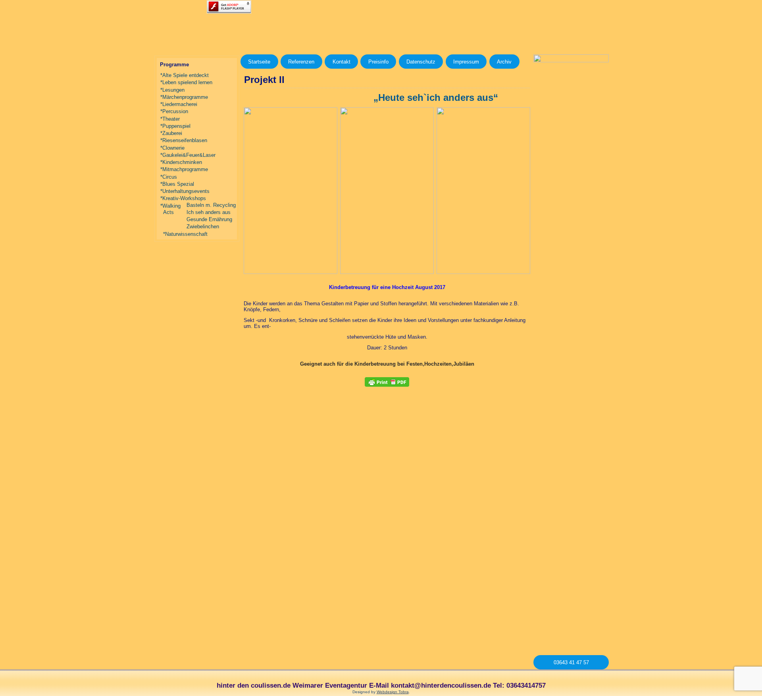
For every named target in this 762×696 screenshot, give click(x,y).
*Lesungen (172, 90)
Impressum (466, 62)
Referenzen (301, 62)
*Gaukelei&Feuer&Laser (188, 155)
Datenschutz (420, 62)
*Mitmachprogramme (184, 169)
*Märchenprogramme (184, 97)
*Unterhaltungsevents (185, 191)
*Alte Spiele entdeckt (184, 75)
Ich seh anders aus (209, 212)
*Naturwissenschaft (185, 234)
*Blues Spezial (177, 184)
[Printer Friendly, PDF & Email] (387, 382)
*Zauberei (171, 133)
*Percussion (174, 111)
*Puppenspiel (175, 126)
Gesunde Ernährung (209, 219)
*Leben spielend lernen (186, 82)
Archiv (504, 62)
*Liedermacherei (178, 104)
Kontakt (341, 62)
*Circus (168, 177)
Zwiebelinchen (203, 226)
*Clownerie (172, 148)
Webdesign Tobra (393, 692)
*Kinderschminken (181, 162)
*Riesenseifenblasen (183, 140)
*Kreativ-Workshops (183, 198)
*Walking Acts (170, 209)
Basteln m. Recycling (211, 205)
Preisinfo (378, 62)
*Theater (170, 119)
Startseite (259, 62)
